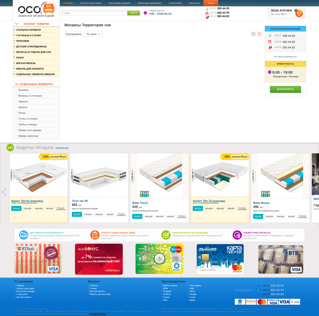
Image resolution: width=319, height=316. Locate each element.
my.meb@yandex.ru (97, 313)
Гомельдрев (195, 285)
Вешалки (23, 90)
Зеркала (23, 101)
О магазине (175, 3)
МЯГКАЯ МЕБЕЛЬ (26, 63)
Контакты (194, 3)
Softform (167, 294)
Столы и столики (27, 118)
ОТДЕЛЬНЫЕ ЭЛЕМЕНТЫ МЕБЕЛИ (35, 74)
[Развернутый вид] (253, 34)
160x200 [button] (27, 208)
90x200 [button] (16, 208)
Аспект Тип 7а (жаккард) (209, 201)
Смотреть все (62, 147)
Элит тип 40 (80, 201)
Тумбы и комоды (27, 124)
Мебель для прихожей (100, 294)
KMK (192, 288)
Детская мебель (97, 291)
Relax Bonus (261, 203)
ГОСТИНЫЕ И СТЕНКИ (28, 35)
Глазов (166, 296)
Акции (210, 3)
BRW (165, 288)
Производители (173, 281)
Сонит (192, 296)
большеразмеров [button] (60, 208)
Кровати (23, 107)
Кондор (193, 294)
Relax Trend (140, 203)
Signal (192, 299)
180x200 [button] (38, 208)
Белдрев (167, 291)
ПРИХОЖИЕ (22, 41)
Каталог (94, 281)
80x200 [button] (49, 208)
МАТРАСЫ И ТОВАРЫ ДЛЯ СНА (33, 52)
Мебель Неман (170, 285)
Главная (68, 3)
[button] (314, 192)
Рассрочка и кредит (120, 3)
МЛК (165, 299)
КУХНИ (20, 57)
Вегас (192, 291)
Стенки (93, 288)
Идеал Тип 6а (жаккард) (27, 201)
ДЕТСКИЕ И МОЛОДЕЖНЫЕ (31, 46)
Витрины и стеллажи (30, 95)
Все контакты (285, 89)
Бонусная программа (150, 3)
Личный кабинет (24, 296)
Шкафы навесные (28, 135)
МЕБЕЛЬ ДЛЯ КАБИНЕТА (30, 68)
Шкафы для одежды (29, 130)
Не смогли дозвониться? (285, 56)
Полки (21, 113)
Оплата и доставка (90, 3)
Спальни (94, 285)
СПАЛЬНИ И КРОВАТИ (28, 29)
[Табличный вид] (259, 34)
